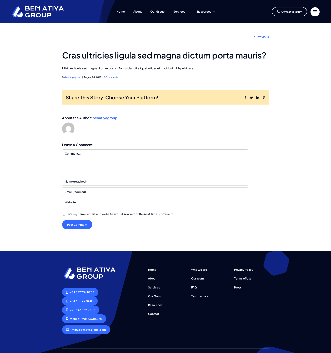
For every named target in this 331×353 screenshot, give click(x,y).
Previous (263, 37)
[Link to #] (315, 11)
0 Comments (111, 77)
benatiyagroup (73, 77)
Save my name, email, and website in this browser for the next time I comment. (120, 214)
